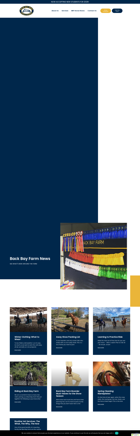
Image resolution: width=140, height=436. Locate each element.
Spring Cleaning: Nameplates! (106, 392)
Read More (18, 350)
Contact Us (92, 11)
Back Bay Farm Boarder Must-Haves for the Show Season (68, 393)
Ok (117, 433)
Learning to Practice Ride (111, 337)
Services (65, 11)
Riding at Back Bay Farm (27, 391)
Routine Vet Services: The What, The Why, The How (27, 422)
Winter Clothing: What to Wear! (27, 338)
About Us (55, 11)
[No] (137, 433)
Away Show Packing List (68, 337)
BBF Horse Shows (78, 11)
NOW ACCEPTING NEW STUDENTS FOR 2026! (70, 2)
